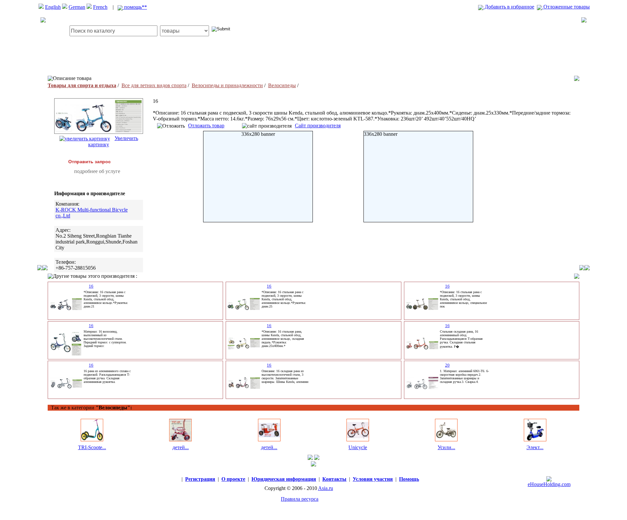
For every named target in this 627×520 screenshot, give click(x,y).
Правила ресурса (299, 499)
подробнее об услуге (97, 171)
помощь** (135, 7)
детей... (180, 447)
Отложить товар (206, 125)
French (100, 7)
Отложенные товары (566, 6)
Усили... (446, 447)
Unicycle (357, 447)
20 (447, 365)
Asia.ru (325, 488)
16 (91, 286)
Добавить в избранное (508, 6)
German (77, 7)
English (53, 7)
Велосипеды (282, 85)
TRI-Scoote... (92, 447)
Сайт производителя (318, 125)
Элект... (534, 447)
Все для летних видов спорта (153, 85)
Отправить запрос (89, 161)
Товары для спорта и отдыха (82, 85)
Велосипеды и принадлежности (227, 85)
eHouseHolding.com (549, 484)
